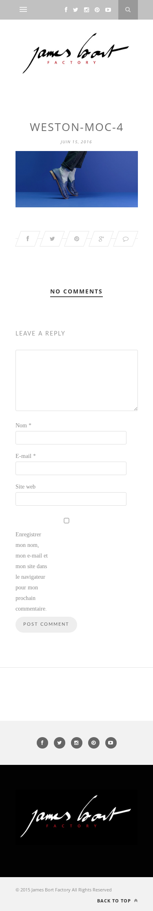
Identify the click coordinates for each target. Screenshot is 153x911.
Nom (23, 425)
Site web (25, 487)
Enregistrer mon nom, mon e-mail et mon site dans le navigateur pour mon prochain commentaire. (32, 571)
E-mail (26, 456)
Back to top (115, 901)
